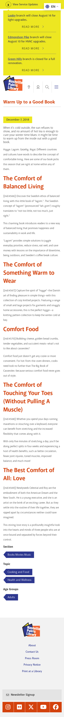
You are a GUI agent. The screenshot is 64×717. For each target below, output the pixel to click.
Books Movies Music (19, 554)
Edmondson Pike (18, 37)
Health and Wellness (19, 580)
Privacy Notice (32, 664)
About (32, 645)
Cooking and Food (18, 572)
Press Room (32, 658)
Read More (32, 27)
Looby (12, 15)
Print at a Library (32, 671)
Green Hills (15, 59)
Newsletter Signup (23, 695)
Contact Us (32, 651)
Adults (11, 597)
